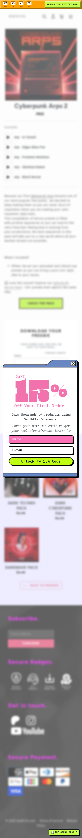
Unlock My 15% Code (41, 461)
